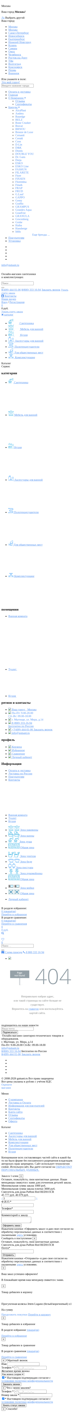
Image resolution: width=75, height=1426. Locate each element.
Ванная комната (17, 815)
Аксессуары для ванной (28, 340)
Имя (3, 1363)
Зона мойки (27, 887)
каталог (8, 314)
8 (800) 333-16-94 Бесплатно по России (21, 725)
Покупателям (16, 237)
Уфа (10, 60)
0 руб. (4, 930)
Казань (12, 45)
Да (3, 17)
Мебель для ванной (31, 329)
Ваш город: (23, 709)
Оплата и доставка (19, 91)
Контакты (10, 295)
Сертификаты (23, 104)
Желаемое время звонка (15, 1371)
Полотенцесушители (26, 346)
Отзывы (20, 101)
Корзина (16, 746)
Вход (4, 302)
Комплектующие (24, 357)
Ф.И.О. (6, 1201)
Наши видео (8, 299)
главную (34, 1008)
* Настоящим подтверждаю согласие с (27, 1379)
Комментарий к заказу (14, 1215)
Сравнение (18, 753)
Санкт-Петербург (18, 32)
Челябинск (14, 54)
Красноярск (15, 67)
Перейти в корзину (39, 1314)
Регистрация (16, 302)
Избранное (18, 750)
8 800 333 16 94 (34, 952)
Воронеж (13, 73)
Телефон (7, 1208)
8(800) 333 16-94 (31, 289)
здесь (20, 1235)
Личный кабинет (21, 757)
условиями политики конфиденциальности (27, 1380)
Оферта (12, 1121)
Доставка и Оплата (19, 1102)
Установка (14, 240)
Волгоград (14, 63)
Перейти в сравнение (14, 1357)
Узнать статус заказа (12, 311)
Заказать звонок (51, 289)
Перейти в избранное (14, 914)
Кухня (24, 334)
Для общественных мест (28, 352)
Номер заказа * (10, 1395)
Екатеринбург (16, 39)
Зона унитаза (28, 856)
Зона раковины (29, 829)
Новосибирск (16, 36)
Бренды (12, 107)
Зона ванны (27, 835)
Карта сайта (15, 1111)
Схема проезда (13, 952)
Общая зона (27, 847)
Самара (12, 48)
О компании (15, 1099)
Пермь (12, 70)
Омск (11, 51)
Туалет (12, 669)
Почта (5, 1247)
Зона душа (25, 841)
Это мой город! (10, 82)
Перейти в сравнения (14, 923)
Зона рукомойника (31, 873)
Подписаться (10, 1032)
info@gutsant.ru (10, 265)
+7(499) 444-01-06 (22, 729)
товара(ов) (8, 911)
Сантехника (26, 323)
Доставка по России (20, 773)
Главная (13, 94)
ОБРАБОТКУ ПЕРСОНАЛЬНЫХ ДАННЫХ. (36, 1168)
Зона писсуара (24, 867)
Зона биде (26, 861)
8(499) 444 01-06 (11, 289)
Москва (12, 26)
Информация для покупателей (26, 1105)
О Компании (16, 97)
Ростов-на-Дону (17, 57)
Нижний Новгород (19, 42)
